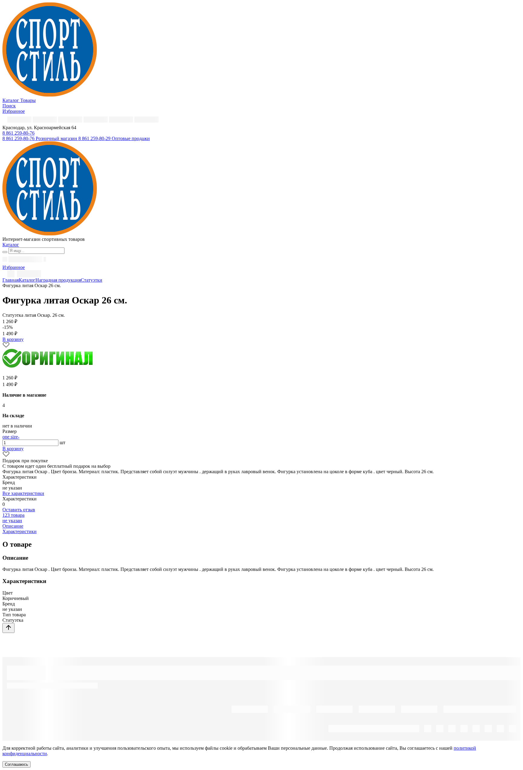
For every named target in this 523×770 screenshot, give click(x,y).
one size (10, 436)
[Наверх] (8, 628)
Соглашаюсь (16, 764)
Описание (12, 526)
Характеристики (19, 531)
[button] (18, 133)
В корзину (13, 448)
